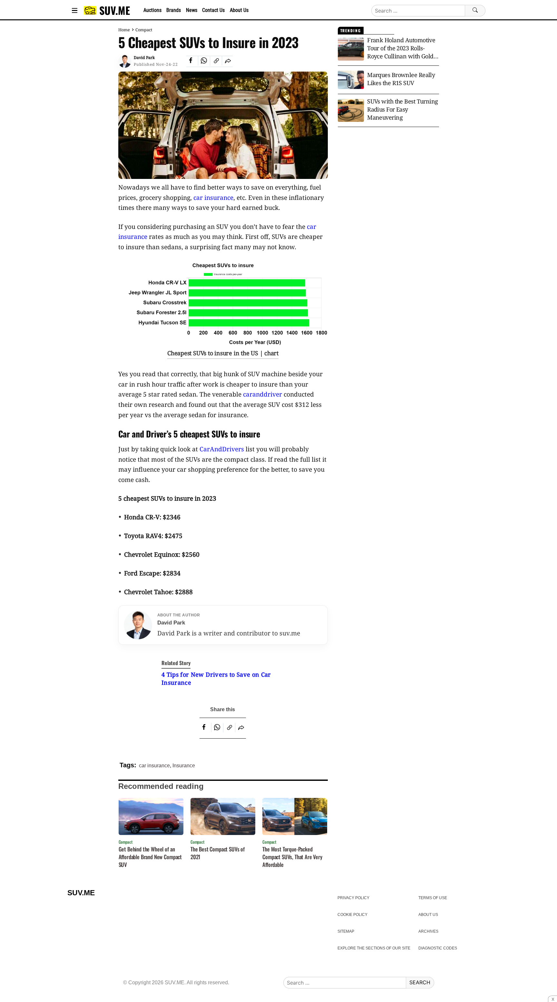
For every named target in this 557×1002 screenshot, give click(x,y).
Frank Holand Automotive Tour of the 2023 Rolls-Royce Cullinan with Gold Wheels (401, 48)
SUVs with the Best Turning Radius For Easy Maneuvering (402, 109)
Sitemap (345, 931)
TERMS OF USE (432, 898)
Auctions (152, 10)
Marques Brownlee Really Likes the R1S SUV (401, 79)
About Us (239, 10)
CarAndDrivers (222, 449)
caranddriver (262, 394)
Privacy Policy (353, 898)
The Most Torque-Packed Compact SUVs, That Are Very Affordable (292, 857)
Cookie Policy (352, 914)
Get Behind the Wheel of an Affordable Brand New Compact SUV (150, 857)
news (191, 10)
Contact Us (213, 10)
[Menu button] (74, 10)
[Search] (475, 10)
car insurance (213, 197)
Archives (428, 931)
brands (173, 10)
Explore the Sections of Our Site (373, 948)
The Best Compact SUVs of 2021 (218, 853)
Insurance (183, 765)
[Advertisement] (388, 183)
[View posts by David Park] (124, 61)
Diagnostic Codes (437, 948)
